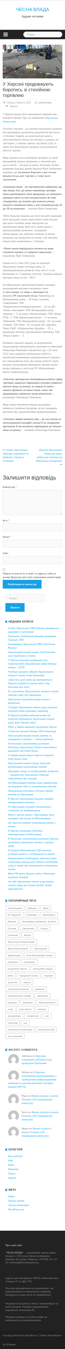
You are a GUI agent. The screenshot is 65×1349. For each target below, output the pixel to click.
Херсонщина (40, 948)
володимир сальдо (43, 968)
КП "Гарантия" (14, 914)
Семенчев (13, 935)
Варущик (32, 908)
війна (10, 975)
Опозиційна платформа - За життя (39, 921)
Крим (11, 1164)
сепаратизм (33, 1016)
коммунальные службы (19, 995)
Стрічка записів (16, 1200)
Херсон (14, 106)
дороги (27, 982)
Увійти (11, 1196)
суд (25, 1022)
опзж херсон (25, 1009)
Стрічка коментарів (18, 1205)
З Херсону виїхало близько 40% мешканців (32, 731)
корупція (12, 1002)
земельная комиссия (18, 989)
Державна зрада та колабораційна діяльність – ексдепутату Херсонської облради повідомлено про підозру (33, 775)
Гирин (46, 908)
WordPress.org (16, 1209)
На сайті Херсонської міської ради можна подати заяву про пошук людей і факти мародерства (31, 885)
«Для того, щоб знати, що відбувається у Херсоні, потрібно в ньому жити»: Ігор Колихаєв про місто (30, 683)
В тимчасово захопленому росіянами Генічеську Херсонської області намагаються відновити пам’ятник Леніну (32, 747)
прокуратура (14, 1016)
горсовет (48, 975)
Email (7, 536)
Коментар (9, 487)
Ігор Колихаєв (15, 908)
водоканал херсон (17, 968)
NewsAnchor (55, 1335)
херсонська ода (46, 1029)
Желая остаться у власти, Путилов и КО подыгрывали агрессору (40, 1099)
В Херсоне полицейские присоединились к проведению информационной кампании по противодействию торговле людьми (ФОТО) (32, 1079)
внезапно (13, 962)
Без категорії (15, 1156)
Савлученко (28, 928)
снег (47, 1016)
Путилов (12, 928)
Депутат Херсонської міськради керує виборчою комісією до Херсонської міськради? (49, 455)
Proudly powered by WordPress (20, 1335)
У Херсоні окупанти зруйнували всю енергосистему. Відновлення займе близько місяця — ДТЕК (32, 663)
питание (42, 1009)
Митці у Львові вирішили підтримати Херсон (32, 726)
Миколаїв (13, 1169)
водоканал (29, 962)
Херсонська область (18, 948)
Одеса (11, 1173)
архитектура (14, 955)
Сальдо (44, 928)
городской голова (28, 975)
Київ (10, 1160)
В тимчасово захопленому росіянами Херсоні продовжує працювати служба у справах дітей (33, 842)
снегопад (13, 1022)
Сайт (5, 553)
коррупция (42, 995)
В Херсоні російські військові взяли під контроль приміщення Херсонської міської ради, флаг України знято (31, 719)
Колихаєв (32, 914)
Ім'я (6, 520)
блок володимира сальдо (39, 955)
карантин (39, 989)
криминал (28, 1002)
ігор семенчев (15, 1036)
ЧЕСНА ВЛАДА (32, 9)
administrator (45, 102)
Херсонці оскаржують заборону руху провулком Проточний (37, 1059)
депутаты (12, 982)
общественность (47, 1002)
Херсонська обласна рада (21, 941)
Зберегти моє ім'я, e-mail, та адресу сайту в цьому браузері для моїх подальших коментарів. (32, 575)
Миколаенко (49, 914)
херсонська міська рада (20, 1029)
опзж (10, 1009)
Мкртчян (12, 921)
